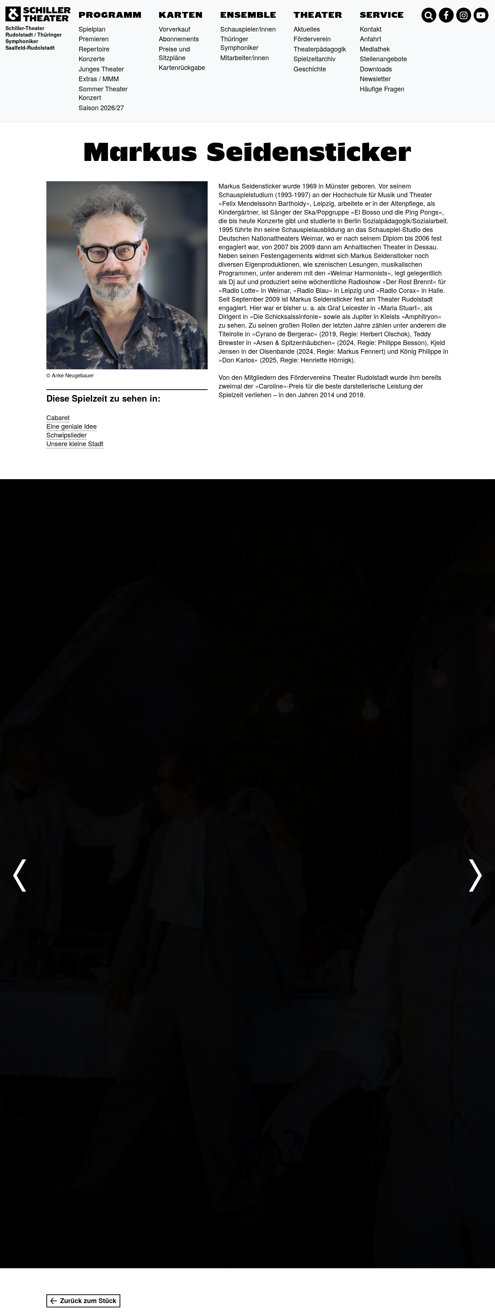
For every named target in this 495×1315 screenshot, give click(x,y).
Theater (318, 15)
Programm (110, 15)
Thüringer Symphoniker (239, 43)
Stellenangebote (383, 58)
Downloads (376, 68)
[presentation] (19, 875)
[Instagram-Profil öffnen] (463, 15)
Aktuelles (307, 28)
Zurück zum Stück (88, 1300)
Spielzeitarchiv (315, 58)
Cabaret (58, 417)
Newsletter (375, 78)
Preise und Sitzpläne (174, 53)
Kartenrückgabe (182, 67)
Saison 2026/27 (101, 107)
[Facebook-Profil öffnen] (446, 15)
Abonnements (179, 38)
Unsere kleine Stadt (74, 443)
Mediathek (375, 48)
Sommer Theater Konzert (103, 93)
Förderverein (312, 38)
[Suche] (428, 15)
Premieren (94, 38)
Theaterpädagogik (320, 48)
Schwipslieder (66, 434)
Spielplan (92, 28)
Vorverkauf (174, 28)
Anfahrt (370, 38)
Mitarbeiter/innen (244, 57)
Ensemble (248, 15)
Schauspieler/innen (248, 28)
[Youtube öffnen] (481, 15)
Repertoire (94, 48)
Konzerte (92, 58)
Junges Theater (101, 68)
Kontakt (371, 28)
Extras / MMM (99, 78)
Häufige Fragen (382, 88)
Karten (181, 15)
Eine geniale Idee (71, 426)
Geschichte (310, 68)
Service (382, 15)
